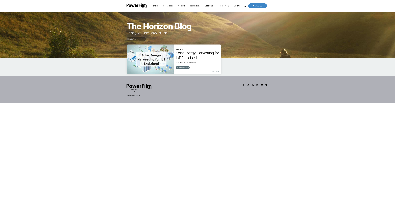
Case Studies (210, 6)
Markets (155, 6)
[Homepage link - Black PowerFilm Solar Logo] (139, 88)
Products (181, 6)
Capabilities (168, 6)
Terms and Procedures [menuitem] (134, 92)
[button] (244, 85)
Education (224, 6)
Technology (195, 6)
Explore (237, 6)
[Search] (244, 5)
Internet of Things (183, 67)
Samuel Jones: (181, 63)
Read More (215, 71)
